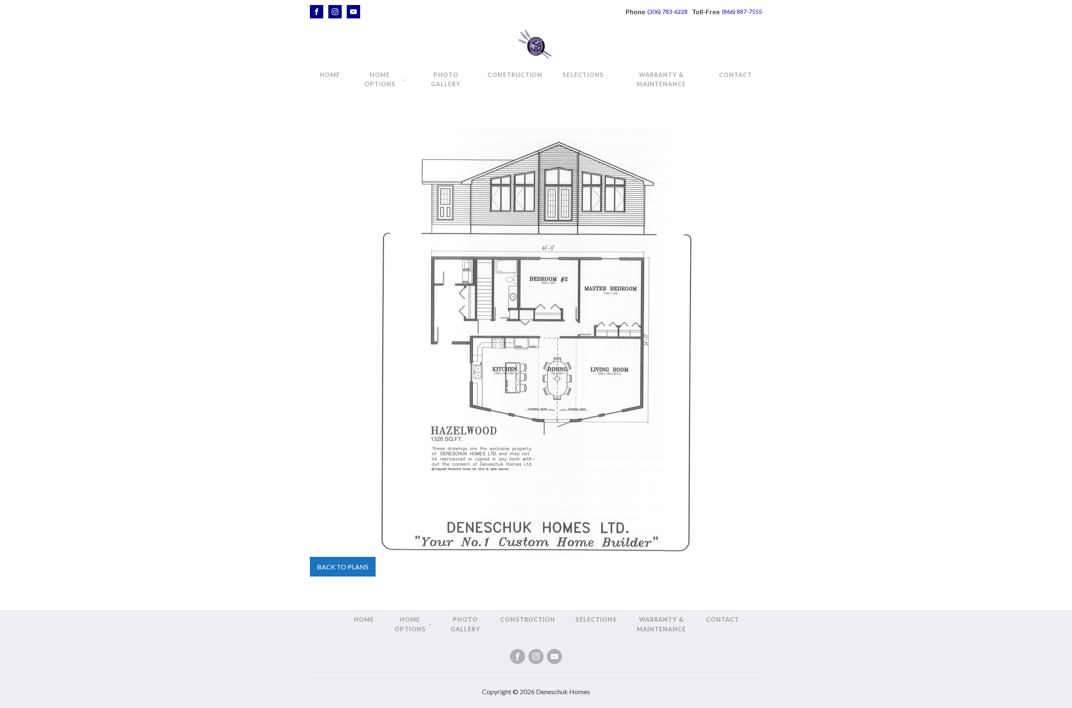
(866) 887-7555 (742, 11)
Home (330, 74)
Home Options (380, 79)
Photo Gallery (446, 79)
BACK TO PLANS (342, 567)
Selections (583, 74)
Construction (514, 74)
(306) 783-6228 (667, 11)
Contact (735, 74)
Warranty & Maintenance (661, 79)
